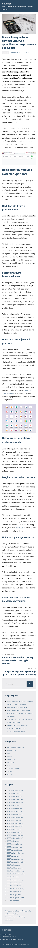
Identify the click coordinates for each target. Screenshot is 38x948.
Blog (9, 753)
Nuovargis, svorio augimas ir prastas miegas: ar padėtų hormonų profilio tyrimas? (17, 728)
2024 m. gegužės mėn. (15, 871)
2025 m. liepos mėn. (14, 829)
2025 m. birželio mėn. (15, 832)
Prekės (9, 765)
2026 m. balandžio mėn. (15, 802)
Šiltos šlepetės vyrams (9, 937)
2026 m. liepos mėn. (14, 793)
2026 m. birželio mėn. (15, 796)
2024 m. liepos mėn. (14, 865)
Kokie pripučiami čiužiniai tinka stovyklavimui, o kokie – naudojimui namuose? (20, 713)
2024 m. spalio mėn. (14, 856)
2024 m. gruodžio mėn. (15, 850)
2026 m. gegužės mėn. (15, 799)
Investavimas (6, 934)
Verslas (5, 53)
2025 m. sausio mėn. (14, 847)
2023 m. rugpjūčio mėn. (15, 898)
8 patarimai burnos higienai (17, 707)
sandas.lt (19, 528)
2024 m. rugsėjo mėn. (15, 859)
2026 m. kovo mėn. (14, 805)
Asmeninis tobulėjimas (15, 747)
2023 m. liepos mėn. (14, 901)
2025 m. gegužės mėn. (15, 835)
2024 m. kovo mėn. (14, 877)
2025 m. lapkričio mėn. (15, 817)
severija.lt (23, 53)
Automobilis (11, 750)
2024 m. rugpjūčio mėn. (15, 862)
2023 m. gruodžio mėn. (15, 886)
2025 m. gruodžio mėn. (15, 814)
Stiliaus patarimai (13, 768)
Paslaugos (11, 759)
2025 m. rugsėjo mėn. (15, 823)
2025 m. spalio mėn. (14, 820)
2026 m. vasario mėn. (15, 808)
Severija (6, 3)
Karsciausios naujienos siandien (12, 939)
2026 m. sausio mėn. (14, 811)
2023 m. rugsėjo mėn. (15, 895)
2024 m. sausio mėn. (14, 883)
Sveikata (10, 771)
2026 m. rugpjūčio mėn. (15, 790)
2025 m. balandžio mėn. (15, 838)
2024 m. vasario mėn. (15, 880)
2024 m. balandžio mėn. (15, 874)
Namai (9, 756)
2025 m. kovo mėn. (14, 841)
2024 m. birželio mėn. (15, 868)
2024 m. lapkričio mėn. (15, 853)
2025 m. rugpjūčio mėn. (15, 826)
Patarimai (10, 762)
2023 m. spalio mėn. (14, 892)
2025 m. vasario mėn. (15, 844)
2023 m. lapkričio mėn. (15, 889)
